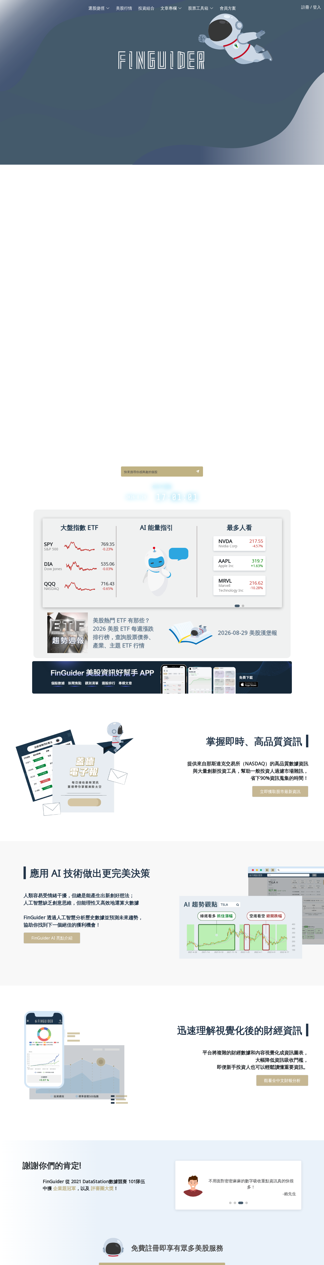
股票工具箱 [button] (198, 8)
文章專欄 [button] (168, 8)
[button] (197, 471)
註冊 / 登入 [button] (311, 7)
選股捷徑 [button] (96, 8)
